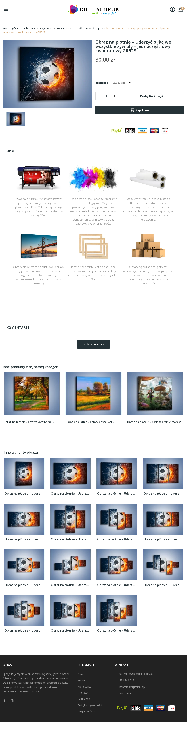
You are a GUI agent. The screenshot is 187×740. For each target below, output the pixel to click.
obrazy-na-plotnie (98, 310)
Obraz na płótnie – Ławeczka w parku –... (30, 422)
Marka (82, 310)
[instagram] (12, 701)
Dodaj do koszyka (152, 96)
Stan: (89, 321)
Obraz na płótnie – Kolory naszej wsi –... (90, 422)
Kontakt (82, 680)
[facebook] (4, 701)
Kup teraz (142, 110)
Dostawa (83, 692)
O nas (81, 674)
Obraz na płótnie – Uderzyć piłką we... (24, 494)
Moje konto (84, 686)
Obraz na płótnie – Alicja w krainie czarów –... (155, 422)
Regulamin (84, 699)
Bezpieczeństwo (87, 711)
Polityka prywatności (90, 705)
